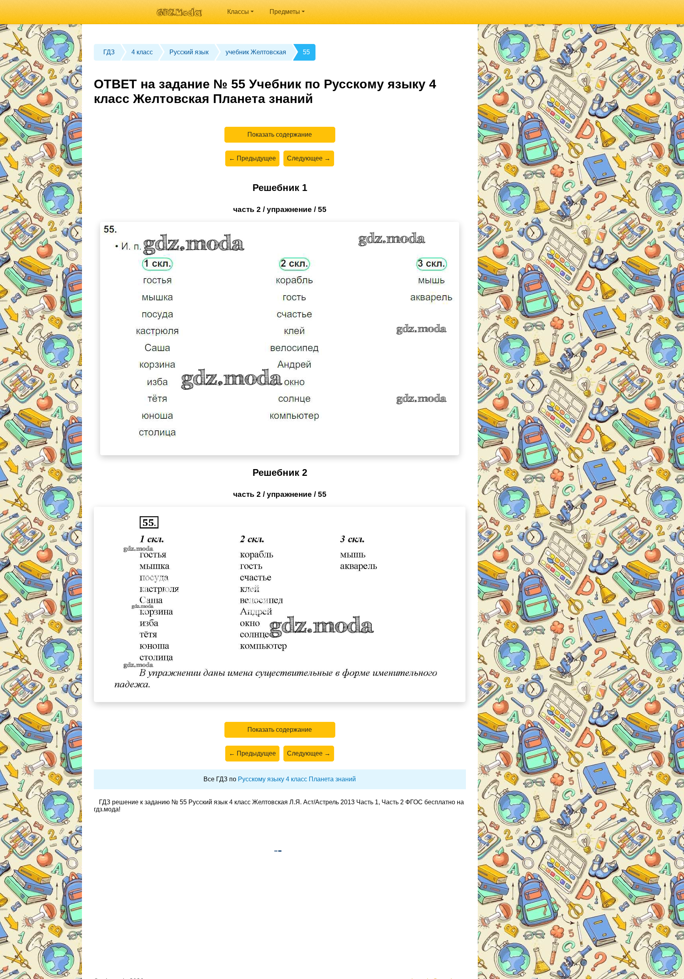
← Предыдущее (252, 158)
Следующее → (309, 158)
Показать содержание (279, 134)
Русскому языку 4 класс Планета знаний (297, 779)
